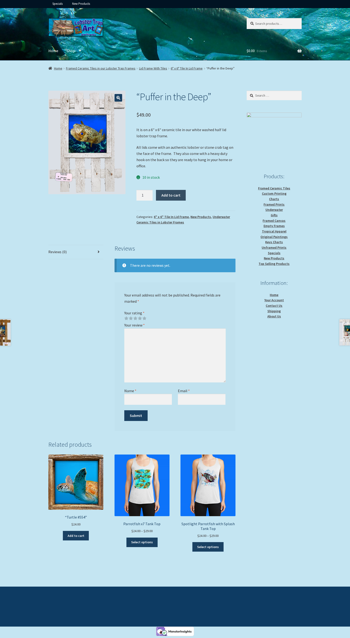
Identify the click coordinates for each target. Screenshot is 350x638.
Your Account (274, 300)
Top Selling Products (274, 264)
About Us (274, 316)
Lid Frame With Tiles (153, 68)
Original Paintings (274, 237)
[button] (118, 98)
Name (130, 390)
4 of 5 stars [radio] (140, 318)
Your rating (134, 313)
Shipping (274, 311)
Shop (71, 50)
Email (184, 390)
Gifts (274, 215)
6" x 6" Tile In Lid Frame (187, 68)
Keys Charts (274, 242)
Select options (142, 542)
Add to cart (170, 195)
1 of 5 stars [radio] (126, 318)
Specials (57, 4)
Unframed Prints (274, 247)
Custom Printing (274, 193)
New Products (81, 4)
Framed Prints (274, 204)
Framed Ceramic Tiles (274, 188)
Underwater (274, 210)
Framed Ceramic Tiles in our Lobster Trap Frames (100, 68)
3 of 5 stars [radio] (135, 318)
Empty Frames (274, 226)
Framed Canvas (274, 220)
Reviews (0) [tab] (57, 251)
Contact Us (274, 305)
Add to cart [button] (76, 536)
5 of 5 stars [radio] (144, 318)
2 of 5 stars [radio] (131, 318)
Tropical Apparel (274, 231)
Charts (274, 199)
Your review (134, 325)
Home (53, 50)
